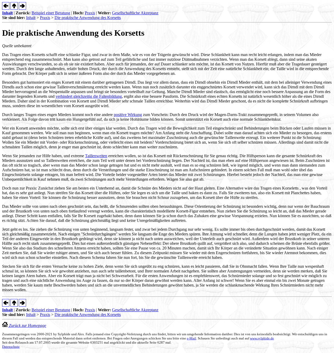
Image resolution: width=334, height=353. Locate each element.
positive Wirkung (128, 114)
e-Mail (191, 338)
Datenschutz (11, 347)
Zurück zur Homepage (27, 325)
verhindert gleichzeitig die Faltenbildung (89, 96)
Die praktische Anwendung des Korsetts (88, 17)
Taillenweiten (96, 156)
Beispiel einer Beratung (51, 13)
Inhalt (7, 13)
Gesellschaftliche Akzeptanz (135, 13)
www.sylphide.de (262, 338)
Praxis (90, 13)
